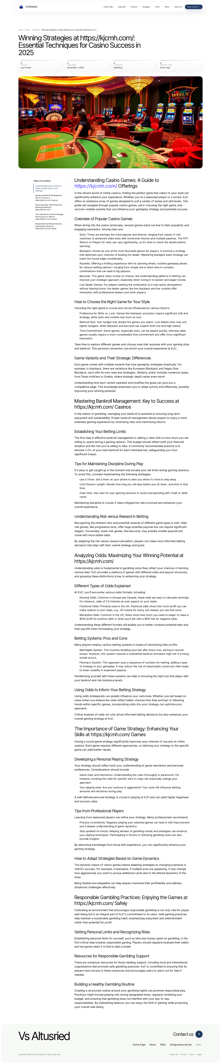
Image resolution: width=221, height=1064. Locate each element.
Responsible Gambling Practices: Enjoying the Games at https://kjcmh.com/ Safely (48, 226)
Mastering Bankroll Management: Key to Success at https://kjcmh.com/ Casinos (48, 197)
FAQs (163, 1044)
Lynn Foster (26, 67)
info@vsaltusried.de (181, 1044)
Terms (191, 1054)
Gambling (36, 30)
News (27, 30)
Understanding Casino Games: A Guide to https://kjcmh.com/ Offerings (48, 188)
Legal (199, 1054)
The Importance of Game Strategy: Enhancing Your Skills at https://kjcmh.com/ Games (49, 216)
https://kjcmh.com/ (95, 186)
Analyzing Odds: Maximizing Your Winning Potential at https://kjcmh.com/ (48, 207)
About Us (174, 1054)
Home (20, 30)
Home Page (139, 1044)
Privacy (183, 1054)
